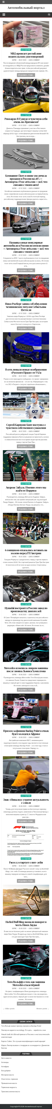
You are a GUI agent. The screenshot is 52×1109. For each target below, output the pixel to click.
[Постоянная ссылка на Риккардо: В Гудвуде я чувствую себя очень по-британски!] (26, 96)
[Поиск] (49, 14)
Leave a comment (34, 60)
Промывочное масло (9, 1083)
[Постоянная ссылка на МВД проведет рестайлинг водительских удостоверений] (26, 34)
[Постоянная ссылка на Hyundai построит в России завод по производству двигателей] (26, 588)
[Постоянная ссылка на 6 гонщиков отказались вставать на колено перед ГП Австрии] (26, 528)
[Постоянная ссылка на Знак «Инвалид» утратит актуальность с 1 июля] (26, 774)
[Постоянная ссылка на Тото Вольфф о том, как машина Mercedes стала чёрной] (26, 960)
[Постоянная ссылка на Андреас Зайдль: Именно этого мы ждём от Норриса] (26, 465)
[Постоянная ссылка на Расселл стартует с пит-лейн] (26, 840)
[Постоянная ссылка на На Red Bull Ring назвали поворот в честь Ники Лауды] (26, 900)
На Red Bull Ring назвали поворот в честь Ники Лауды (26, 923)
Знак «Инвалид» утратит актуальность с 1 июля (26, 801)
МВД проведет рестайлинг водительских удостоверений (26, 55)
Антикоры (5, 1062)
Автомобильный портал (26, 7)
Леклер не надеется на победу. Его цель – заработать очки (23, 1030)
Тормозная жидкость (9, 1087)
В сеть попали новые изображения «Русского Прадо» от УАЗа (26, 371)
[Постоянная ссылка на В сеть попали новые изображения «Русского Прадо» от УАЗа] (26, 347)
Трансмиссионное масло (10, 1092)
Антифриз (5, 1067)
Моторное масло (7, 1075)
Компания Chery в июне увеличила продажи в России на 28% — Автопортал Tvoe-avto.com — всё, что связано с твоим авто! (26, 180)
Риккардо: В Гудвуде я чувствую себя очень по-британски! (26, 120)
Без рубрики (26, 50)
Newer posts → (42, 1009)
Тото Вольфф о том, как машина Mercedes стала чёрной (26, 983)
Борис (14, 60)
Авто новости (6, 1058)
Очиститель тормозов (9, 1079)
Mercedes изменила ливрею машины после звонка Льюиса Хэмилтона (26, 669)
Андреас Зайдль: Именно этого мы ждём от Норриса (26, 489)
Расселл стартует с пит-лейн (26, 862)
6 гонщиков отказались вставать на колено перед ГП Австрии (26, 551)
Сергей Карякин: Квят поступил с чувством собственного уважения (26, 426)
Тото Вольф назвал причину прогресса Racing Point (21, 1026)
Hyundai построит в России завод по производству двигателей (26, 609)
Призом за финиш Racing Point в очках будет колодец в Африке (26, 732)
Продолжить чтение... (26, 75)
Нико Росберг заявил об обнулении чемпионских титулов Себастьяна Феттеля (26, 307)
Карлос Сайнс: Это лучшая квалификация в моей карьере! (23, 1041)
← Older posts (9, 1009)
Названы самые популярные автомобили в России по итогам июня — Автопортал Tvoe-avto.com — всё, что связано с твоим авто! (26, 247)
